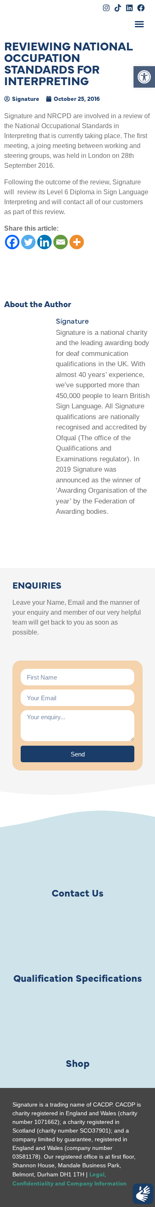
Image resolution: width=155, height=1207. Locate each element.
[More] (76, 242)
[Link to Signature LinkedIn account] (129, 8)
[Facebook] (12, 242)
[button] (144, 77)
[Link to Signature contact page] (78, 854)
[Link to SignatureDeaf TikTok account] (118, 8)
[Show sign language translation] (143, 1193)
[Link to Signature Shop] (78, 1025)
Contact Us (77, 892)
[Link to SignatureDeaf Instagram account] (106, 8)
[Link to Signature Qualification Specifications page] (78, 939)
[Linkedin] (44, 242)
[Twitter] (28, 242)
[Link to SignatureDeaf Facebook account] (141, 8)
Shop (78, 1062)
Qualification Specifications (77, 977)
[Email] (60, 242)
